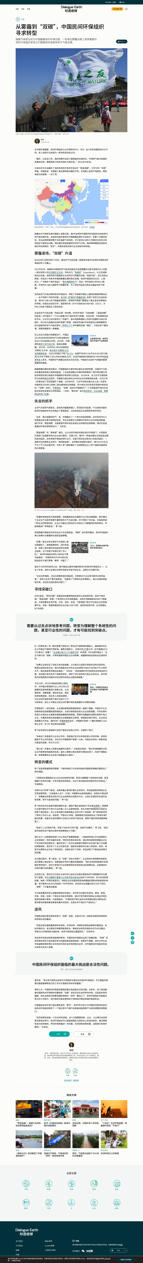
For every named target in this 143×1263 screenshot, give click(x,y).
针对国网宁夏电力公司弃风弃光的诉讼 (64, 877)
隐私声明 (48, 1241)
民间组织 (68, 1080)
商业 (117, 1189)
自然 (71, 1189)
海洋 (94, 1189)
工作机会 (19, 1245)
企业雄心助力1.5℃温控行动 (65, 652)
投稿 (17, 1250)
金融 (17, 1120)
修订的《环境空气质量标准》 (74, 297)
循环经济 (47, 1120)
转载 (114, 2)
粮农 (26, 1208)
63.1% (70, 353)
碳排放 (76, 1080)
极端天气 (47, 1150)
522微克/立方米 (56, 272)
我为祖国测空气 (70, 281)
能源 (49, 1189)
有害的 (78, 272)
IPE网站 (92, 227)
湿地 (17, 1150)
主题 (17, 9)
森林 (117, 1208)
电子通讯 (116, 9)
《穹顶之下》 (67, 325)
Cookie (106, 1258)
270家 (86, 649)
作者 (17, 1254)
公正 (94, 1208)
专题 (28, 9)
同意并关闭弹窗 (125, 1259)
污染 (49, 1208)
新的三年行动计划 (47, 344)
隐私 (97, 1258)
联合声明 (49, 378)
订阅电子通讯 (50, 1250)
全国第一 (98, 805)
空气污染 (104, 1120)
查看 (120, 1245)
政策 (74, 1120)
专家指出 (57, 387)
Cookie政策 (49, 1245)
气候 (26, 1189)
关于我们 (108, 2)
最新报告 (66, 720)
